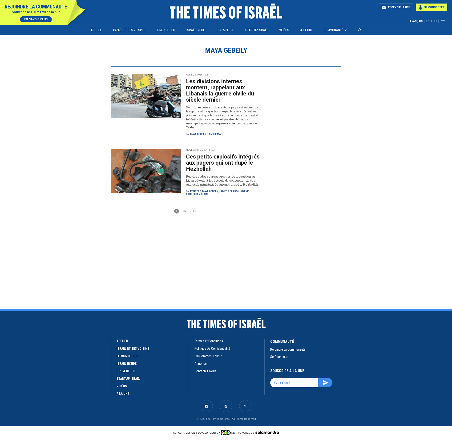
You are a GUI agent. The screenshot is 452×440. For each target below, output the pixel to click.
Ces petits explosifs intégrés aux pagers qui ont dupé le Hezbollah (223, 162)
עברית (443, 21)
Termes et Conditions (208, 341)
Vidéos (284, 30)
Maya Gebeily (198, 134)
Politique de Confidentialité (212, 348)
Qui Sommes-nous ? (208, 356)
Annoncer (201, 363)
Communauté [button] (333, 30)
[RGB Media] (229, 432)
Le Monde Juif (165, 30)
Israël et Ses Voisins (129, 30)
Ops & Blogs (225, 30)
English (431, 21)
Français (416, 21)
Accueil (96, 30)
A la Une (306, 30)
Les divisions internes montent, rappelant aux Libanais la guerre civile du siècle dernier (220, 90)
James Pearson (229, 191)
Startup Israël (256, 30)
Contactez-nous (205, 371)
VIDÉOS (122, 386)
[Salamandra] (267, 432)
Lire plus (190, 211)
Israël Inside (196, 30)
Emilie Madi (216, 134)
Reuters (195, 191)
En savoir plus (36, 19)
